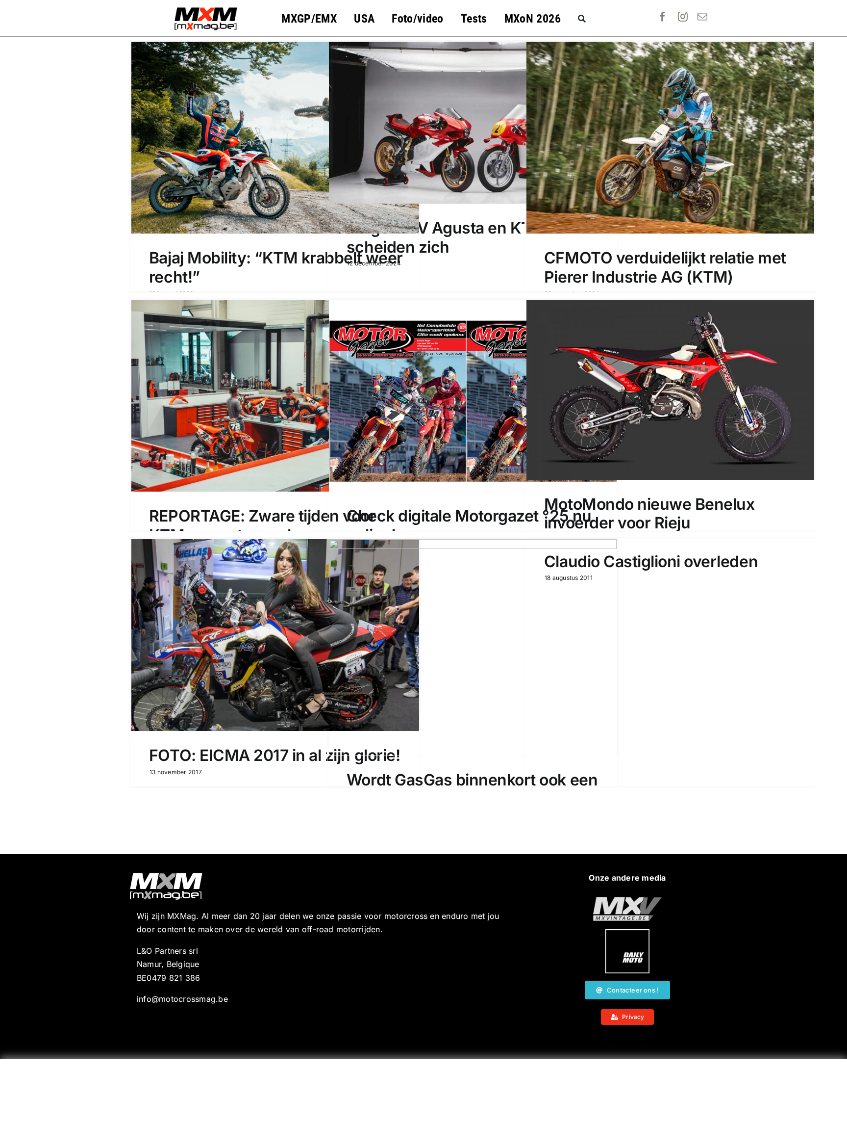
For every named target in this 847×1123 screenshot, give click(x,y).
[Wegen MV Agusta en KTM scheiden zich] (473, 123)
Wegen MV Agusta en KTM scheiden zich (446, 237)
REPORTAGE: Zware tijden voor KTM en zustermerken (262, 525)
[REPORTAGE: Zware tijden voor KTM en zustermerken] (275, 396)
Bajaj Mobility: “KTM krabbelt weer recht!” (276, 267)
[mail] (702, 17)
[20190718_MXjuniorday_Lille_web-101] (627, 901)
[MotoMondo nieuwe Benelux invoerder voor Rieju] (670, 390)
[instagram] (683, 17)
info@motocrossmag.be (182, 999)
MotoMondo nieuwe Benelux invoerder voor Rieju (649, 513)
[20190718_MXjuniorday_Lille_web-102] (627, 933)
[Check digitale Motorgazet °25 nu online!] (473, 396)
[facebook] (663, 17)
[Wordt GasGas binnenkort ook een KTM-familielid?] (473, 647)
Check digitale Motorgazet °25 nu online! (469, 525)
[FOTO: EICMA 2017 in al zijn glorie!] (275, 635)
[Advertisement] (423, 1091)
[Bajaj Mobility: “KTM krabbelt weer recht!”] (275, 138)
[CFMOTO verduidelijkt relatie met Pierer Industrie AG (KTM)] (670, 138)
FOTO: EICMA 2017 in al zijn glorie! (274, 755)
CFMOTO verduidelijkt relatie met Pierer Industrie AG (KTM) (665, 267)
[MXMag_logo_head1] (206, 10)
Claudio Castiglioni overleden (651, 561)
